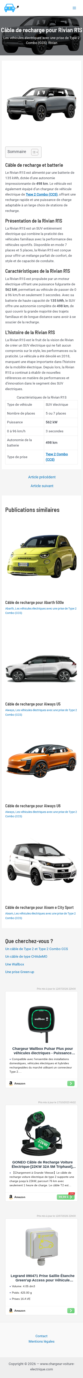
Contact (41, 1336)
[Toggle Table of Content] (32, 152)
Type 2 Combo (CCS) (42, 194)
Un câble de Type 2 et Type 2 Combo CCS (36, 949)
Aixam (9, 913)
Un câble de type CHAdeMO (26, 956)
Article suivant (42, 486)
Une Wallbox (14, 964)
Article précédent (42, 477)
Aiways (9, 710)
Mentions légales (42, 1341)
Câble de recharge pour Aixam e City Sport (39, 907)
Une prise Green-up (19, 972)
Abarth (9, 608)
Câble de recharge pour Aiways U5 (33, 703)
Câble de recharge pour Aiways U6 (33, 805)
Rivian (52, 43)
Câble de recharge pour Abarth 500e (34, 602)
